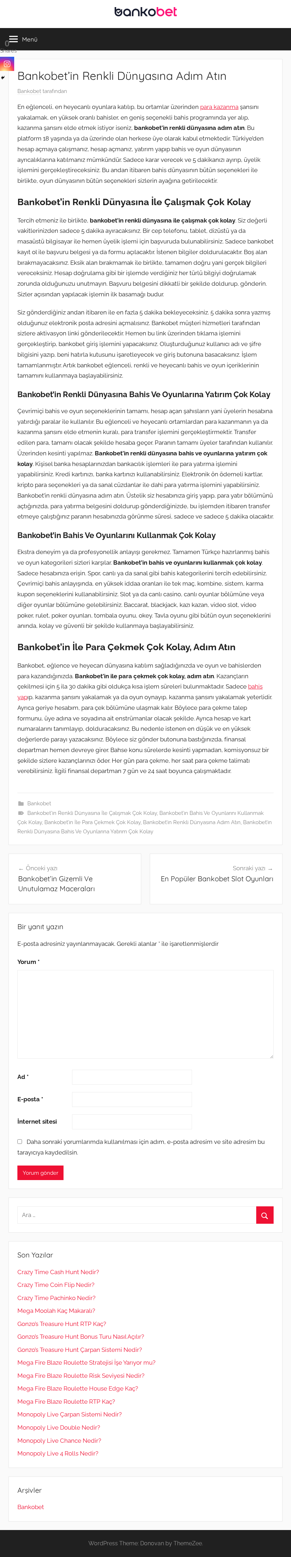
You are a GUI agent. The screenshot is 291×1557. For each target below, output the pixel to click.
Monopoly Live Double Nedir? (58, 1427)
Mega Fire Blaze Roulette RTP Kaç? (66, 1401)
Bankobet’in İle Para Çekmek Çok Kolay (92, 822)
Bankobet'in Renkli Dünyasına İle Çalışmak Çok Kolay (92, 813)
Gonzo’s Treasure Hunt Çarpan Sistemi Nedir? (79, 1349)
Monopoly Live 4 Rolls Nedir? (57, 1453)
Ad (23, 1076)
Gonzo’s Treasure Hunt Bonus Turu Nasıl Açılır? (80, 1336)
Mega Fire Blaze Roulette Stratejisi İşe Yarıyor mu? (86, 1362)
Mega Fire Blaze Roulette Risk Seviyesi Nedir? (80, 1375)
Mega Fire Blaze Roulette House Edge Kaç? (77, 1388)
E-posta (30, 1099)
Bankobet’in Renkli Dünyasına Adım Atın (192, 822)
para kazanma (219, 106)
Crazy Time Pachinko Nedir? (56, 1297)
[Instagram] (7, 64)
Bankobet (29, 91)
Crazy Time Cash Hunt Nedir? (58, 1272)
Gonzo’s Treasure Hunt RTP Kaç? (61, 1323)
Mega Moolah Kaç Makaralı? (56, 1310)
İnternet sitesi (37, 1121)
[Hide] (3, 78)
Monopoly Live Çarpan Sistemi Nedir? (69, 1414)
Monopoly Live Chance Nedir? (59, 1440)
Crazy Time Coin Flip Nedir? (55, 1284)
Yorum (28, 961)
